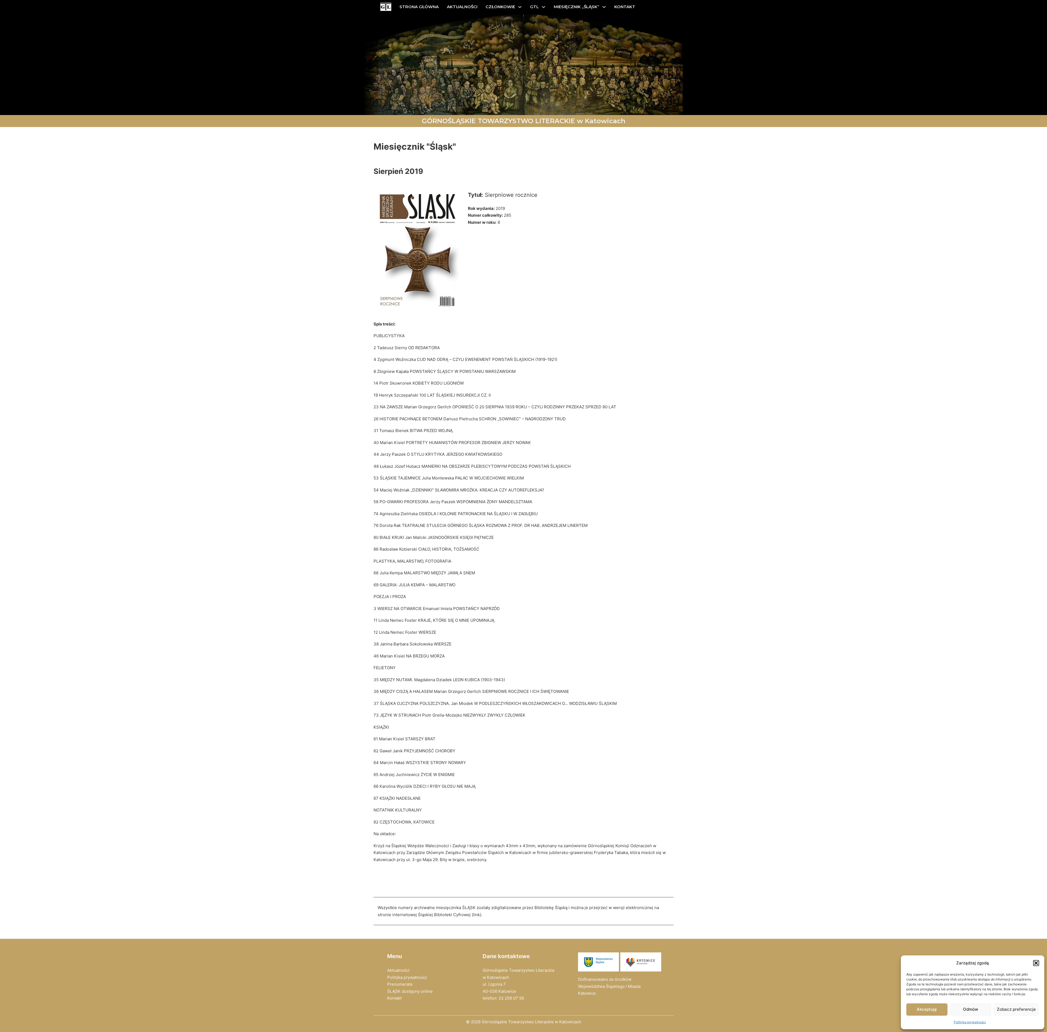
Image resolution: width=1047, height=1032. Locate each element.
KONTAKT (624, 6)
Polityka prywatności (970, 1022)
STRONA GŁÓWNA (419, 6)
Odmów (970, 1009)
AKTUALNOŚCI (462, 6)
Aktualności (398, 970)
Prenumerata (399, 984)
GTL (534, 6)
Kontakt (394, 998)
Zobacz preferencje (1016, 1009)
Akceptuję (927, 1009)
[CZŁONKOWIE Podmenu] (520, 7)
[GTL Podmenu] (543, 7)
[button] (1036, 963)
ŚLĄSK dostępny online (410, 991)
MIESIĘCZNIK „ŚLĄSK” (576, 6)
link (476, 914)
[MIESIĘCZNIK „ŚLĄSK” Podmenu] (604, 7)
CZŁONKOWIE (500, 6)
